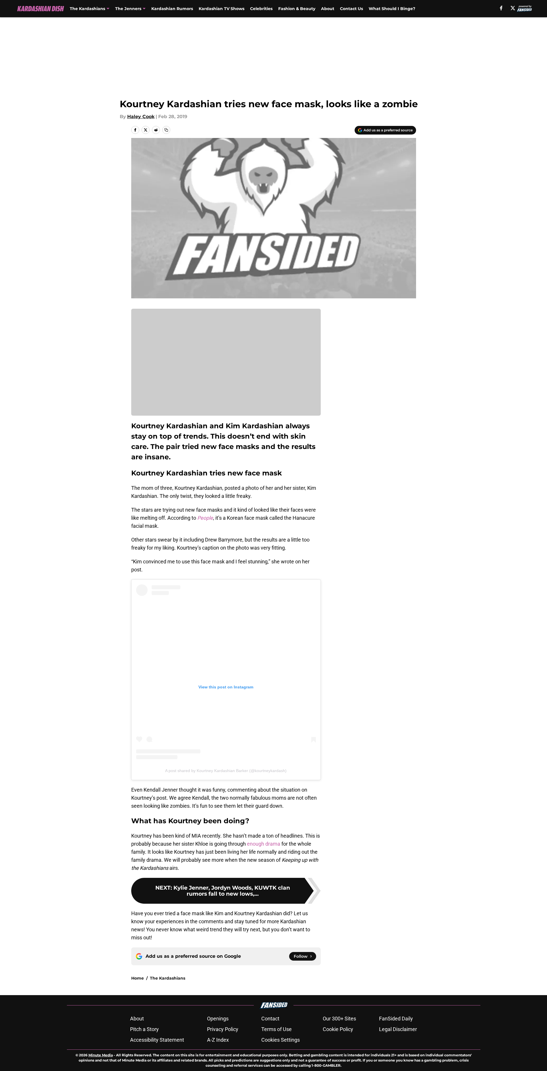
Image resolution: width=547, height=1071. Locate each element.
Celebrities (261, 8)
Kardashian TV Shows (221, 8)
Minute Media (100, 1055)
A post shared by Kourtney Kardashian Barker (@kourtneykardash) (226, 770)
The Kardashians (87, 8)
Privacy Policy (222, 1029)
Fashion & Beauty (296, 8)
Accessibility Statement (157, 1040)
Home (137, 978)
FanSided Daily (396, 1019)
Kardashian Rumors (172, 8)
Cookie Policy (338, 1029)
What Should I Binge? (392, 8)
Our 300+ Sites (339, 1019)
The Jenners (128, 8)
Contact (270, 1019)
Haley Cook (140, 116)
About (327, 8)
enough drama (263, 844)
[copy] (166, 130)
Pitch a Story (144, 1029)
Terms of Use (276, 1029)
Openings (218, 1019)
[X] (513, 8)
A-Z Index (218, 1040)
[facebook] (501, 8)
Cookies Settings (280, 1040)
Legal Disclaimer (398, 1029)
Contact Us (351, 8)
